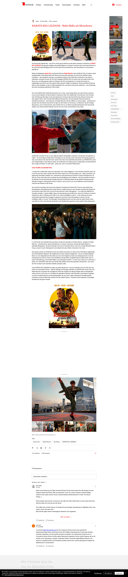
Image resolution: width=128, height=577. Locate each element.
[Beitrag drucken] (50, 448)
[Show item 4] (70, 426)
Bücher (113, 52)
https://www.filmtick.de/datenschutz (14, 575)
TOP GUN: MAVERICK (115, 118)
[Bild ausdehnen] (64, 399)
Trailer (112, 96)
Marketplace (114, 112)
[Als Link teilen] (45, 448)
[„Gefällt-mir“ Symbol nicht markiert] (37, 520)
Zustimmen (119, 573)
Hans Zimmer (114, 115)
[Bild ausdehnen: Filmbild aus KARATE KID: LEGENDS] (74, 46)
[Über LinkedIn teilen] (41, 448)
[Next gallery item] (94, 399)
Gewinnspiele (114, 26)
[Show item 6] (91, 426)
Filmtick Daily (115, 75)
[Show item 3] (59, 426)
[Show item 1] (37, 426)
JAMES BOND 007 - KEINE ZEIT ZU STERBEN (116, 109)
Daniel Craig (114, 105)
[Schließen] (126, 573)
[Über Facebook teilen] (33, 448)
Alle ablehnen (108, 573)
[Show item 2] (48, 426)
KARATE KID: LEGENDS (69, 441)
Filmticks (113, 92)
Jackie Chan (36, 441)
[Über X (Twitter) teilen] (37, 448)
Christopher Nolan (115, 122)
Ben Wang (56, 441)
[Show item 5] (80, 426)
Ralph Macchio (47, 441)
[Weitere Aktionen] (95, 486)
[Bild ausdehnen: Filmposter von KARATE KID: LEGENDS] (42, 46)
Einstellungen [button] (98, 573)
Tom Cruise (113, 102)
